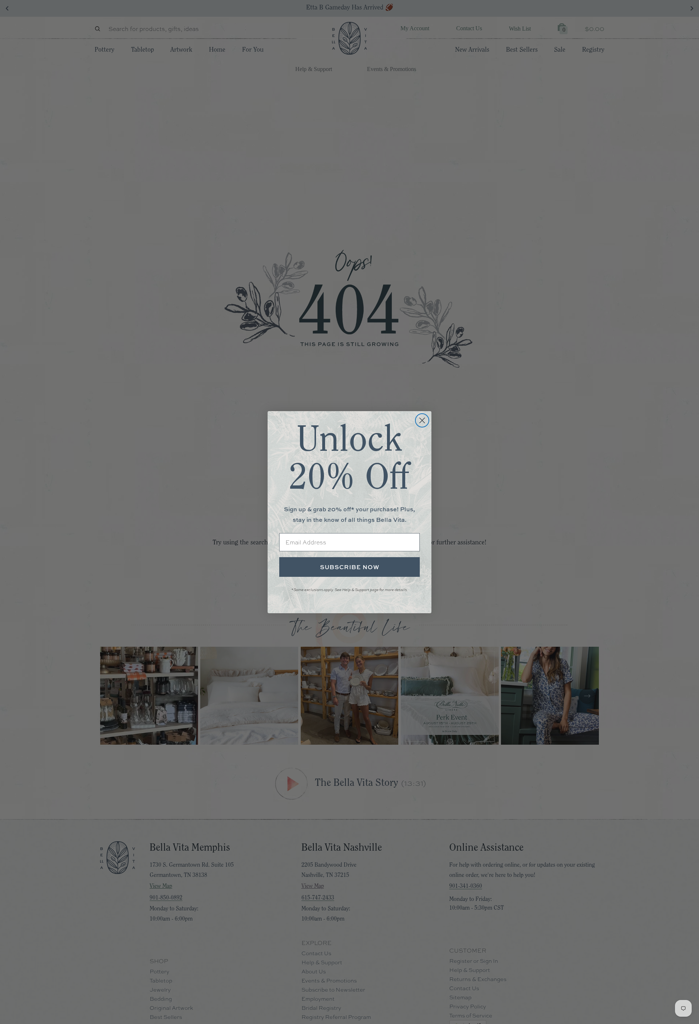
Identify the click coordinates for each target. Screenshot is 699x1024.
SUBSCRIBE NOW (349, 567)
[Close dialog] (422, 420)
